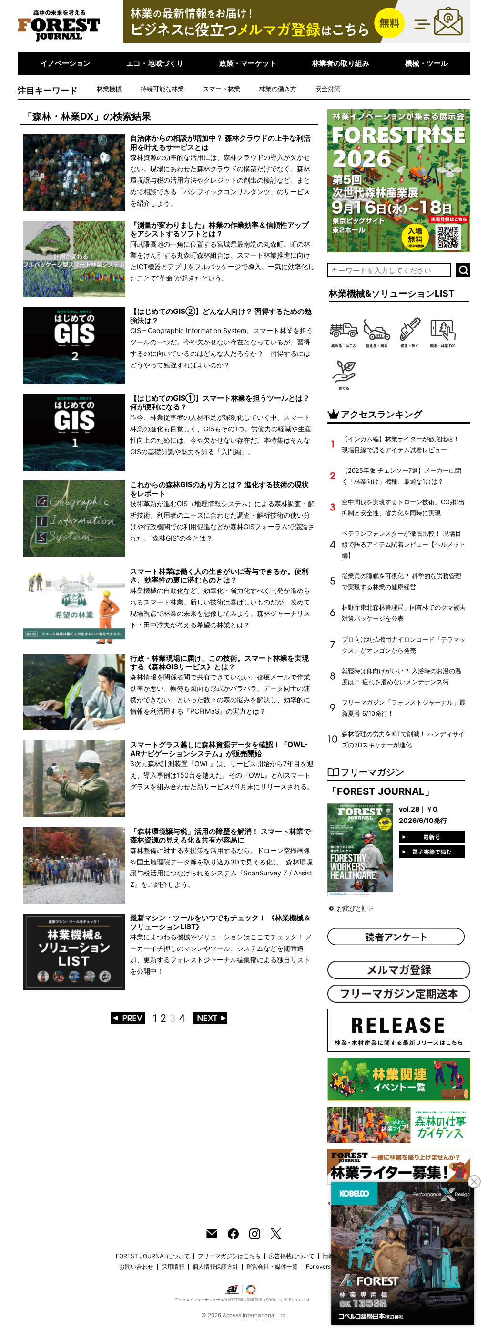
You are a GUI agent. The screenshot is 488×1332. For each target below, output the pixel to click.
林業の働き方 (277, 89)
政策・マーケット (247, 63)
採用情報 (173, 1266)
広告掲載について (292, 1255)
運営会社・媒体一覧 (272, 1266)
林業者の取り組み (340, 63)
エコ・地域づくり (154, 63)
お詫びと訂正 (355, 908)
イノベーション (66, 63)
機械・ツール (426, 63)
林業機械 (109, 89)
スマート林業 (221, 89)
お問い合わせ (136, 1266)
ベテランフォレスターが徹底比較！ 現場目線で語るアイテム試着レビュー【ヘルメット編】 (404, 544)
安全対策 (327, 89)
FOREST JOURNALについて (153, 1255)
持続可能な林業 (162, 89)
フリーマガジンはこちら (229, 1255)
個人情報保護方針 (215, 1266)
